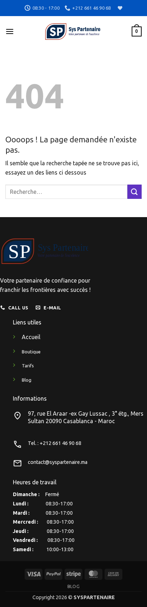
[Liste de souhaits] (119, 8)
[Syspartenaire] (72, 31)
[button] (9, 31)
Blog (73, 586)
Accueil (31, 337)
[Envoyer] (134, 192)
